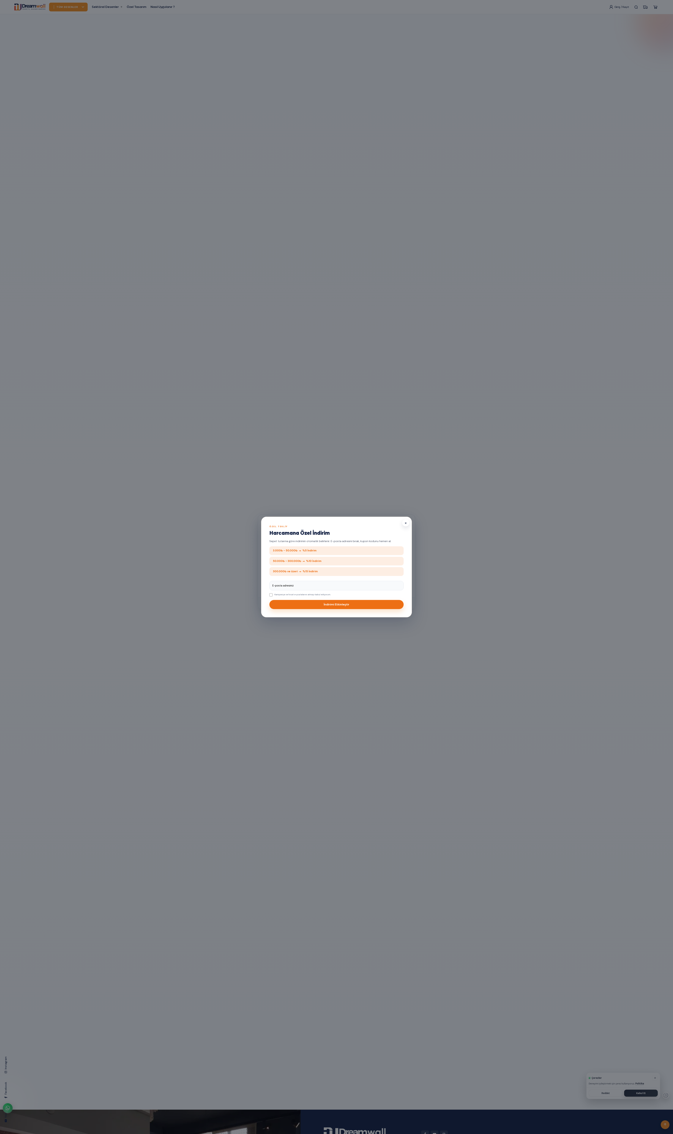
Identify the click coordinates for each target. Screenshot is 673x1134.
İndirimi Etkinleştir (336, 604)
